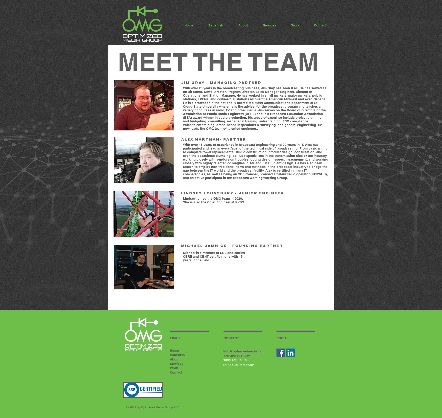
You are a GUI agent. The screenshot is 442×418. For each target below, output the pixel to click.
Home (174, 350)
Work (174, 368)
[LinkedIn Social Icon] (290, 353)
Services (176, 364)
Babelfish (177, 355)
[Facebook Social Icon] (280, 353)
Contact (176, 372)
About (175, 359)
